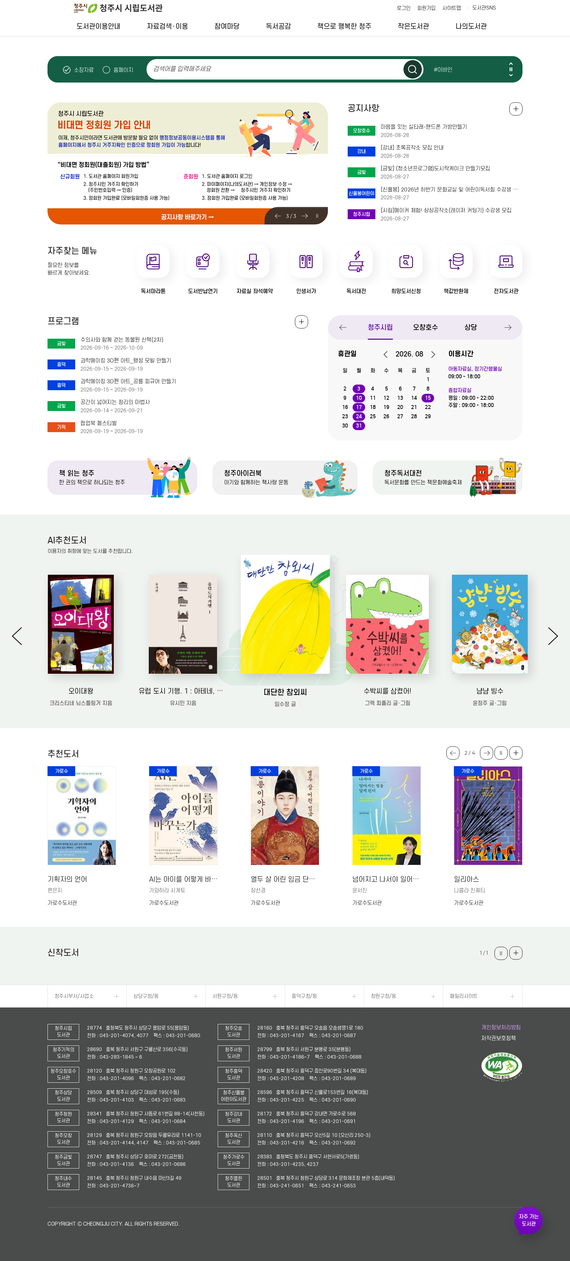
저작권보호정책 (498, 1038)
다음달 (430, 354)
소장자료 (84, 70)
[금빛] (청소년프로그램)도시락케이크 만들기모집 (435, 169)
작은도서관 (413, 26)
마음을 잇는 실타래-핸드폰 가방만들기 (424, 127)
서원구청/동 (225, 996)
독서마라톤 (153, 291)
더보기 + (515, 753)
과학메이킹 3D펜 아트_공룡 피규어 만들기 (128, 382)
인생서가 (306, 291)
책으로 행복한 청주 (344, 26)
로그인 (404, 8)
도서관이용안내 (98, 26)
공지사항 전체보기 (515, 109)
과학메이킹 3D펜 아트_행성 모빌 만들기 (125, 361)
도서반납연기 (203, 291)
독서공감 (278, 26)
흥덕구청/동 (304, 996)
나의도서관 (471, 26)
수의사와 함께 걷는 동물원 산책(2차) (121, 340)
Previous (511, 63)
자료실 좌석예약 (255, 291)
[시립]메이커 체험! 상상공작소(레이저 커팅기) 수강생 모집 (446, 211)
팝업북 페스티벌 (98, 423)
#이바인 (443, 69)
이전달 (389, 354)
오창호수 (425, 327)
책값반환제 (456, 291)
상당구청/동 (146, 996)
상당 (470, 327)
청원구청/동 (383, 996)
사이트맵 (451, 8)
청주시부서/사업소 (74, 996)
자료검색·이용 (167, 26)
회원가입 (426, 8)
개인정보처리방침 (501, 1028)
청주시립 (380, 327)
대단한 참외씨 (285, 692)
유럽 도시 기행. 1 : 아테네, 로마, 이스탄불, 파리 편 (183, 691)
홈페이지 (123, 70)
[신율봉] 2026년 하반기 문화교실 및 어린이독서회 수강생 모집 (451, 190)
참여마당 (226, 26)
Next (511, 75)
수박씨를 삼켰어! (387, 691)
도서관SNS (484, 8)
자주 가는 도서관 (529, 1220)
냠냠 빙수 (489, 691)
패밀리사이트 (464, 996)
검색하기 (412, 69)
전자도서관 (506, 291)
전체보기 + (301, 321)
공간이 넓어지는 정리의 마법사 (115, 402)
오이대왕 (80, 691)
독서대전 (356, 291)
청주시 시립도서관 (123, 8)
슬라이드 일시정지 (511, 69)
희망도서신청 (406, 291)
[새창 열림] (501, 1080)
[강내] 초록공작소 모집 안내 (412, 148)
